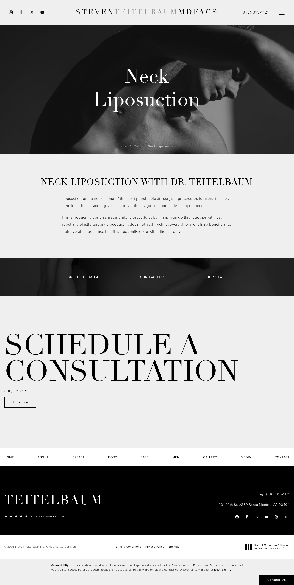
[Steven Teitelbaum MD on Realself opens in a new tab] (286, 517)
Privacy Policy (154, 547)
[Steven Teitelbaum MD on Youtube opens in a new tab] (42, 12)
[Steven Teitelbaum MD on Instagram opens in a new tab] (10, 12)
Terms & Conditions (128, 547)
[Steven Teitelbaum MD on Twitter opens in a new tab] (32, 12)
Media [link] (246, 457)
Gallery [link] (210, 457)
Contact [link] (282, 457)
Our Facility (152, 277)
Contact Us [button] (276, 579)
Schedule (20, 402)
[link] (255, 12)
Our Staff (216, 277)
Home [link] (9, 457)
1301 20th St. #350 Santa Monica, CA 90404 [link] (253, 504)
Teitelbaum (53, 500)
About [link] (43, 457)
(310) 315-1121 (223, 570)
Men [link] (175, 457)
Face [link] (145, 457)
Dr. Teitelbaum (82, 277)
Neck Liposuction (162, 146)
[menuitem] (10, 12)
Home (122, 146)
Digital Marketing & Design (272, 546)
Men (137, 146)
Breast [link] (78, 457)
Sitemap (174, 547)
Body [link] (112, 457)
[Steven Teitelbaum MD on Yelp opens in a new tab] (277, 517)
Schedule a (121, 358)
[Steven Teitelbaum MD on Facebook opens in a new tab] (21, 12)
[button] (281, 12)
